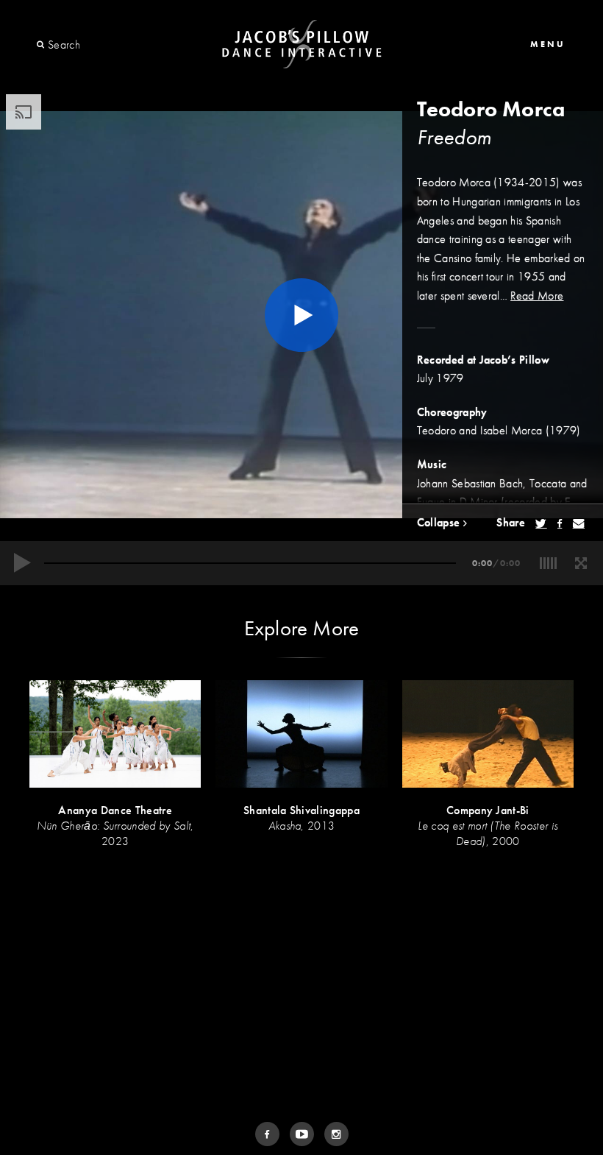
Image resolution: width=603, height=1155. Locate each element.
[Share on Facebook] (559, 523)
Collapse (440, 522)
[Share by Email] (578, 523)
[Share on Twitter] (541, 523)
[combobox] (101, 44)
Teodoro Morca (491, 109)
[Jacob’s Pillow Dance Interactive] (302, 44)
